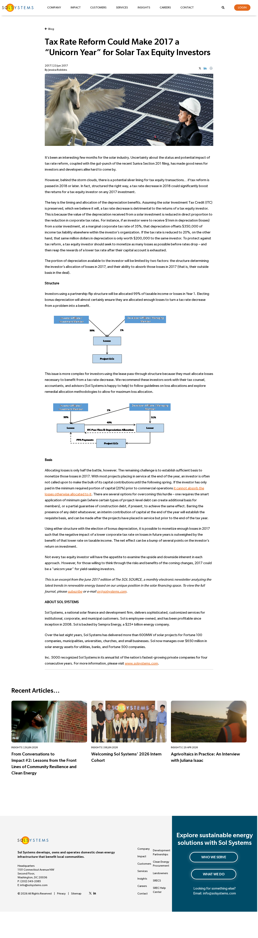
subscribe (75, 591)
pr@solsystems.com (111, 591)
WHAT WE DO (213, 874)
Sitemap (76, 893)
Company (54, 7)
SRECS (157, 880)
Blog (50, 29)
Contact (187, 7)
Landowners (160, 873)
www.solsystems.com (141, 663)
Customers (98, 7)
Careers (165, 7)
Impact (76, 7)
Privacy (61, 893)
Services (122, 7)
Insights (144, 7)
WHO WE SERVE (213, 857)
